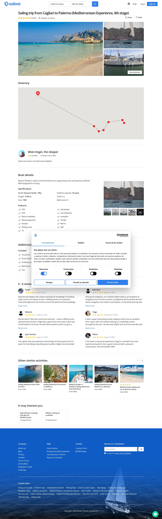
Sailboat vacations (40, 491)
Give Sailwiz (23, 464)
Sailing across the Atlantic (103, 491)
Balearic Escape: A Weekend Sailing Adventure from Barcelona (79, 386)
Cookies (21, 457)
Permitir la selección (81, 282)
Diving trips (36, 497)
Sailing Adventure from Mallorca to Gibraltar (103, 385)
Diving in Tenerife (25, 488)
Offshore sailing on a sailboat (53, 414)
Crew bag (22, 470)
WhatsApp (81, 451)
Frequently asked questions (58, 451)
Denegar (49, 282)
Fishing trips (71, 488)
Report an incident (54, 457)
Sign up (152, 4)
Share (129, 17)
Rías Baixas (101, 488)
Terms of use (23, 460)
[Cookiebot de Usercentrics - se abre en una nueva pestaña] (118, 235)
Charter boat (39, 488)
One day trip (23, 494)
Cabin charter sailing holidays (42, 494)
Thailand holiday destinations (68, 494)
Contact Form (81, 448)
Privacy (21, 454)
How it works (52, 448)
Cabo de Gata (23, 497)
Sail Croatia (86, 491)
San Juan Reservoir (129, 494)
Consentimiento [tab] (48, 243)
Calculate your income (56, 454)
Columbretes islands (55, 488)
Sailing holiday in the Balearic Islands (64, 491)
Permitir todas (112, 282)
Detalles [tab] (81, 243)
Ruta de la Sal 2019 (90, 494)
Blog (20, 451)
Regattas (115, 494)
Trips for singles (122, 491)
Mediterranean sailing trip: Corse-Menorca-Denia (130, 388)
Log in (142, 4)
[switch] (68, 273)
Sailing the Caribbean (117, 488)
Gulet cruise (105, 494)
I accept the (118, 453)
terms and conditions (123, 453)
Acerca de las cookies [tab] (114, 243)
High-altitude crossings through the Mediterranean (29, 415)
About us (22, 448)
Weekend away (24, 491)
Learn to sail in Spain (86, 488)
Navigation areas (25, 467)
